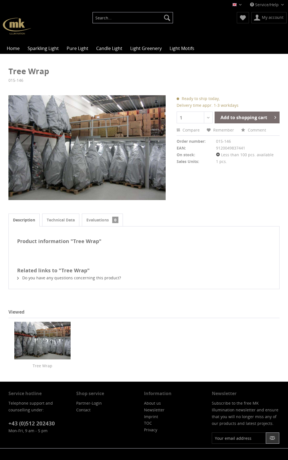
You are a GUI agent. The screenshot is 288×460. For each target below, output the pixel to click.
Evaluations (101, 220)
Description (24, 220)
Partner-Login (89, 403)
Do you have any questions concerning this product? (71, 277)
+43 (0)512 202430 (31, 423)
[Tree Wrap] (42, 340)
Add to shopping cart (243, 117)
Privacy (150, 429)
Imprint (151, 416)
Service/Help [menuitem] (267, 4)
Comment (256, 130)
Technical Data (61, 220)
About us (152, 403)
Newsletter (154, 410)
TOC (148, 423)
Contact (83, 410)
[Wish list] (243, 17)
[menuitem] (133, 17)
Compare (190, 130)
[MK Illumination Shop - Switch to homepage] (17, 26)
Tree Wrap (42, 365)
